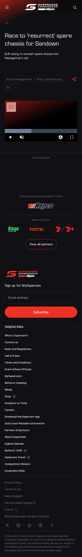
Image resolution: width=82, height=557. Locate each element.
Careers (10, 409)
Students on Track (16, 403)
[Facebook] (29, 525)
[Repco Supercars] (41, 7)
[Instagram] (18, 525)
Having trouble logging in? (20, 502)
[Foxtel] (37, 229)
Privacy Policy (13, 482)
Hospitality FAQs (15, 470)
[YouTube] (40, 525)
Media (8, 389)
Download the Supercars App (22, 416)
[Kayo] (13, 229)
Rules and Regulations (18, 349)
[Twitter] (7, 525)
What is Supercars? (16, 335)
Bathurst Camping (15, 382)
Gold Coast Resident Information (25, 423)
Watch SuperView (15, 436)
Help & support (14, 496)
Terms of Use (13, 489)
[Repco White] (41, 206)
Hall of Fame (12, 355)
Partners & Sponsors (17, 430)
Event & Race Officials (18, 369)
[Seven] (64, 229)
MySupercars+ (13, 376)
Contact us (11, 342)
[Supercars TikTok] (51, 525)
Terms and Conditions (18, 362)
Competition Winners (17, 464)
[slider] (41, 131)
